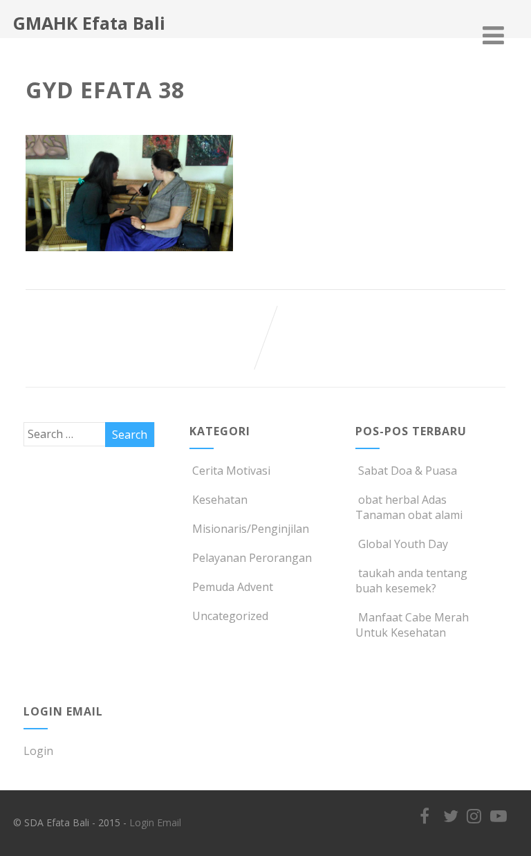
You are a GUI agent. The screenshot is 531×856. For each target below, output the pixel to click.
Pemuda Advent (232, 586)
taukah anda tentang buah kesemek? (411, 580)
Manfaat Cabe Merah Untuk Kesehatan (412, 625)
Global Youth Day (403, 544)
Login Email (155, 822)
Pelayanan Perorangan (252, 557)
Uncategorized (230, 615)
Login (38, 750)
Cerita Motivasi (231, 470)
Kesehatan (220, 499)
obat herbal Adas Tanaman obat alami (409, 507)
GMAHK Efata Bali (89, 23)
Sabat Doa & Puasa (407, 470)
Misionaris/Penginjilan (250, 528)
